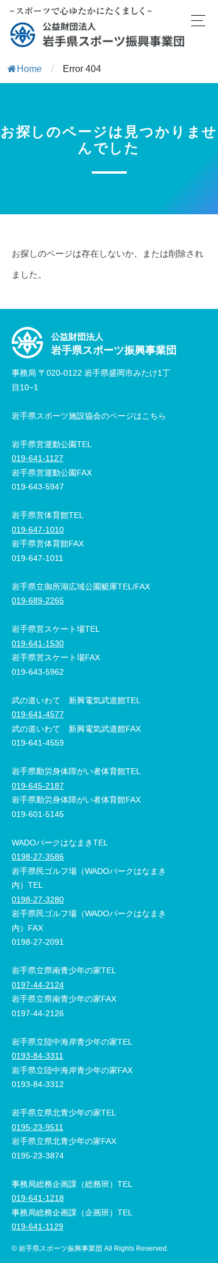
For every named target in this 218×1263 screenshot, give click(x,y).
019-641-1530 (38, 643)
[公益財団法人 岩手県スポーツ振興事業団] (97, 34)
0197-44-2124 (38, 984)
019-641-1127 (37, 458)
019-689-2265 (38, 600)
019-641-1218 (38, 1198)
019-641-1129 (37, 1226)
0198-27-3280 (38, 899)
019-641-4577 (38, 714)
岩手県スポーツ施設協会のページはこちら (89, 415)
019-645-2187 (38, 785)
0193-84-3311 (37, 1055)
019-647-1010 (38, 529)
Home (29, 69)
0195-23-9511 (37, 1127)
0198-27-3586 (38, 856)
